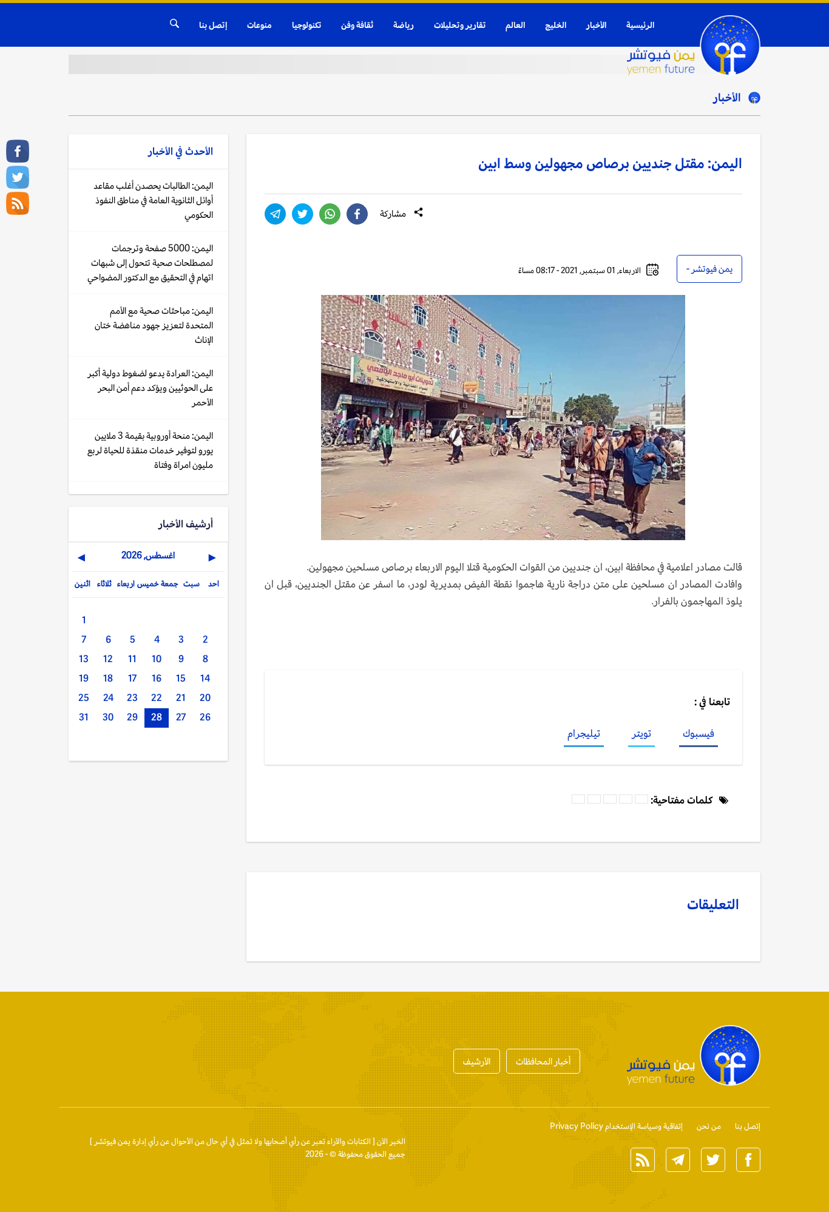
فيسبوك (698, 733)
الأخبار (596, 24)
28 (156, 717)
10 (156, 659)
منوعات (259, 24)
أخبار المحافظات (543, 1061)
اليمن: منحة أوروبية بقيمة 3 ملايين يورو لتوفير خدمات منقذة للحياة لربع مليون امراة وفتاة (150, 450)
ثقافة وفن (357, 24)
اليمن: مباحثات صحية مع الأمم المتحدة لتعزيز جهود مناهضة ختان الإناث (154, 325)
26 (205, 717)
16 (156, 678)
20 (205, 697)
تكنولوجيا (306, 24)
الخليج (555, 24)
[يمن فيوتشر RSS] (17, 203)
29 (132, 717)
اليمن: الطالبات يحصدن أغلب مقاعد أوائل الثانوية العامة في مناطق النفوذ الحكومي (153, 200)
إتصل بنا (213, 24)
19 (84, 678)
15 (181, 678)
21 (181, 697)
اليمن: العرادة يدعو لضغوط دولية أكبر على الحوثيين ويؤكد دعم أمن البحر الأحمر (150, 387)
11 (132, 659)
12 (108, 659)
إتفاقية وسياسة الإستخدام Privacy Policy (616, 1126)
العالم (515, 24)
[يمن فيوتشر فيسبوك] (17, 151)
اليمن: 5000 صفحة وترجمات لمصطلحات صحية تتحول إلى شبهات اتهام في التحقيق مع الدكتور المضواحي (150, 262)
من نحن (709, 1126)
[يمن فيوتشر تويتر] (17, 177)
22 (156, 697)
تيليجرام (583, 733)
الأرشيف (476, 1061)
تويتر (641, 733)
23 (132, 697)
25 (83, 697)
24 (108, 697)
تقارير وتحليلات (460, 24)
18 (108, 678)
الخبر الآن (391, 1141)
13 (84, 659)
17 (132, 678)
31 (84, 717)
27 (181, 717)
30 (108, 717)
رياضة (403, 24)
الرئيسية (640, 24)
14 (205, 678)
